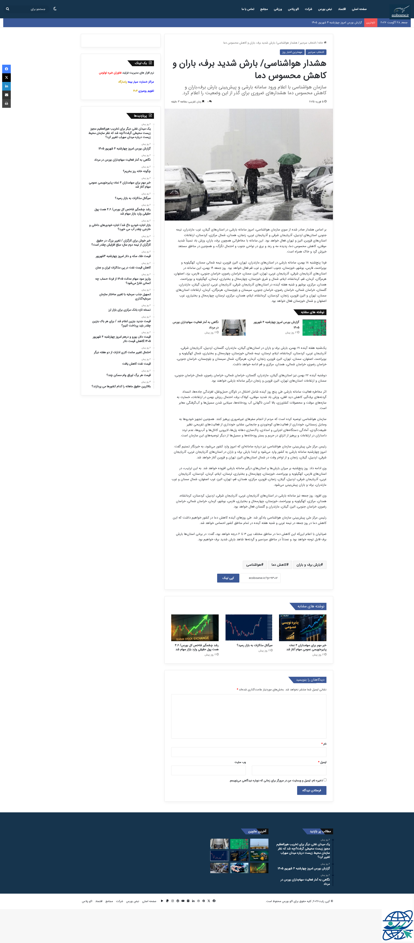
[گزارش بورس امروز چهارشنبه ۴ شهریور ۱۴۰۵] (314, 328)
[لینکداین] (6, 86)
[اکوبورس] (400, 11)
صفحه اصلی (359, 9)
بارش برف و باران (309, 564)
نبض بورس (325, 9)
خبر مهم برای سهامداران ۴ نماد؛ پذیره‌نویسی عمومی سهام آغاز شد (306, 647)
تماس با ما (248, 9)
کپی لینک (228, 578)
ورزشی (278, 9)
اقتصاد (342, 9)
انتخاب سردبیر (308, 43)
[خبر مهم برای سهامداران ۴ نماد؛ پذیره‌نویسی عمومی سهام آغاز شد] (302, 627)
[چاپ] (6, 103)
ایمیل (322, 762)
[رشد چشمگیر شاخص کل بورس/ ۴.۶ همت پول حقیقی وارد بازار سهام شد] (195, 627)
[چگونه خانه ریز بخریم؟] (259, 856)
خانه (321, 43)
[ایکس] (6, 77)
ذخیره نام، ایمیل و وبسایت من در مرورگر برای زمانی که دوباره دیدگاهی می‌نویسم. (276, 780)
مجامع (264, 9)
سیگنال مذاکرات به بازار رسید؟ (255, 645)
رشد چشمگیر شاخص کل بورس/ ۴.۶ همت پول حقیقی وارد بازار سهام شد (197, 647)
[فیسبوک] (6, 69)
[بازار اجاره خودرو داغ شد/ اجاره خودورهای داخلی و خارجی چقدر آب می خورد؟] (239, 868)
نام (323, 744)
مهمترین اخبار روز (292, 52)
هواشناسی (253, 564)
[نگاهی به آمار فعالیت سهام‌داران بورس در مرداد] (234, 328)
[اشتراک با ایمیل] (6, 95)
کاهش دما (278, 564)
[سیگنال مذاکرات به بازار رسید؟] (249, 627)
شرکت (308, 9)
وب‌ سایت (240, 762)
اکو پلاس (293, 9)
